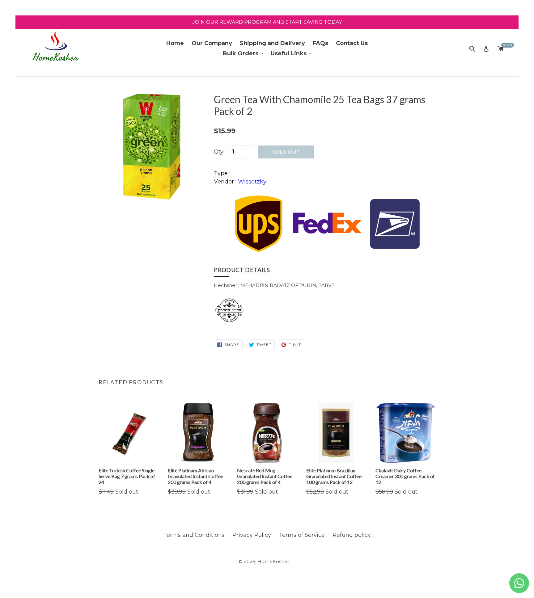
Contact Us (352, 43)
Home (175, 43)
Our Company (212, 43)
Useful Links (289, 53)
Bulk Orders (241, 53)
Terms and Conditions (194, 535)
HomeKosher (273, 561)
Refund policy (352, 535)
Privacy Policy (251, 535)
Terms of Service (302, 535)
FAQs (320, 43)
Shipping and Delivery (272, 43)
